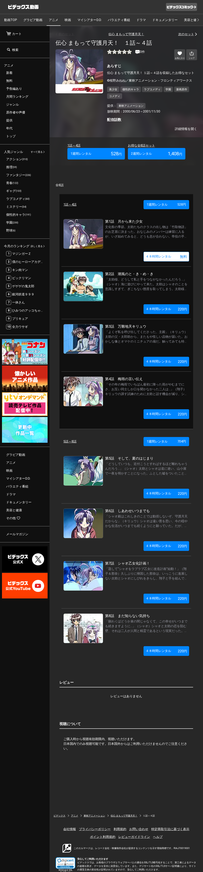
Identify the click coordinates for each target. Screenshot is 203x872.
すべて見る (37, 152)
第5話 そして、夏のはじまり (129, 458)
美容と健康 (192, 20)
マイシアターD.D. (89, 20)
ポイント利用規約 (102, 837)
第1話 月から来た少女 (124, 221)
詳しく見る (37, 246)
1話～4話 (73, 145)
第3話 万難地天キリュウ (125, 326)
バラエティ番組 (119, 20)
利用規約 (120, 829)
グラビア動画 (32, 20)
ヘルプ (158, 837)
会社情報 (69, 829)
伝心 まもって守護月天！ (126, 34)
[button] (65, 863)
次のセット (186, 34)
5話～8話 (70, 441)
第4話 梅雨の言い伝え (124, 379)
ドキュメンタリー (165, 20)
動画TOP (10, 20)
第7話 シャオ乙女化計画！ (127, 563)
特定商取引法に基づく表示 (170, 829)
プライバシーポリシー (95, 829)
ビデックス (59, 815)
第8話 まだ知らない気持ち (127, 616)
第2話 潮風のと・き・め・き (129, 274)
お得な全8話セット (141, 145)
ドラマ (141, 20)
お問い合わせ (138, 829)
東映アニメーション (94, 815)
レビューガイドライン (134, 837)
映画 (68, 20)
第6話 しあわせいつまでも (127, 511)
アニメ (53, 20)
